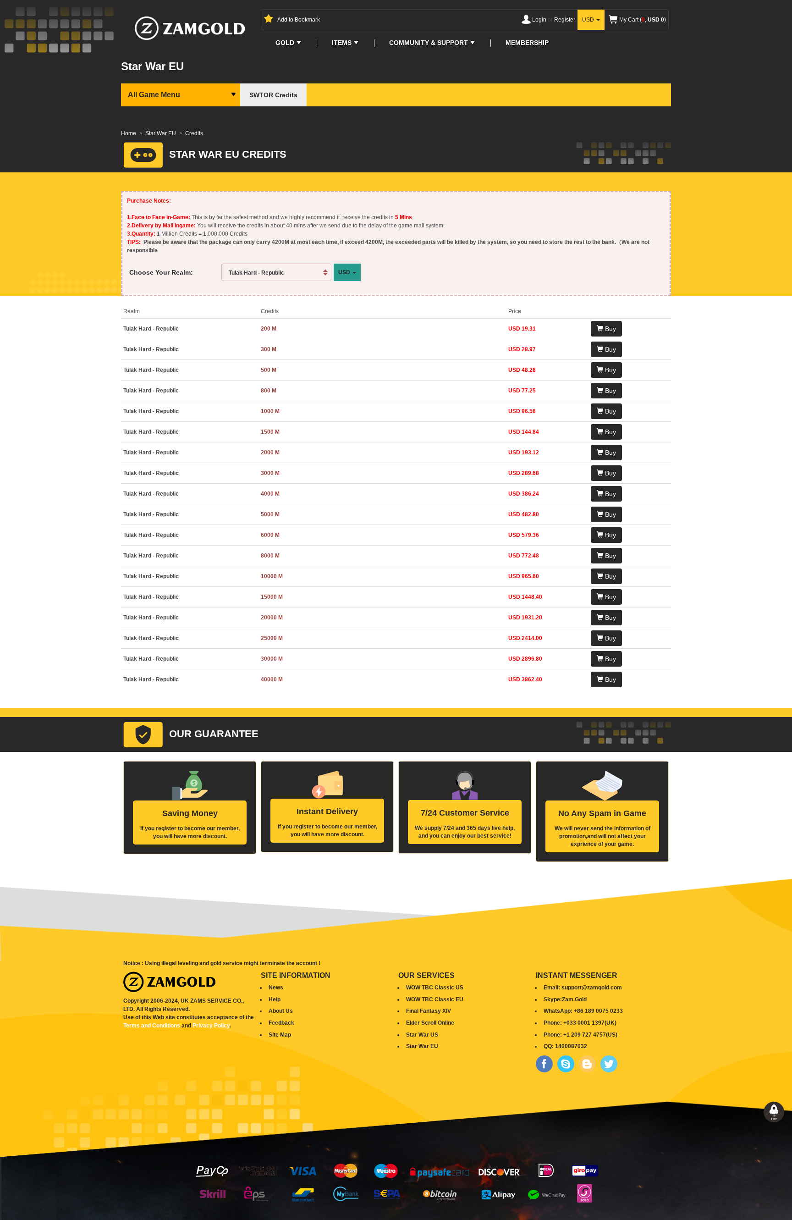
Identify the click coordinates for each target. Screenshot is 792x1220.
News (276, 987)
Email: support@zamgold (576, 987)
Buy (609, 328)
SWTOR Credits (273, 95)
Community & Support (428, 42)
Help (274, 999)
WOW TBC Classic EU (434, 999)
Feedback (281, 1023)
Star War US (422, 1035)
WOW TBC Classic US (434, 987)
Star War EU (160, 133)
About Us (281, 1011)
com (616, 987)
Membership (527, 42)
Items (342, 42)
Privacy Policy (211, 1025)
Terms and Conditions (151, 1025)
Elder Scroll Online (430, 1023)
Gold (284, 42)
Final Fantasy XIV (428, 1011)
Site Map (280, 1035)
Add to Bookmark (298, 20)
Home (128, 133)
